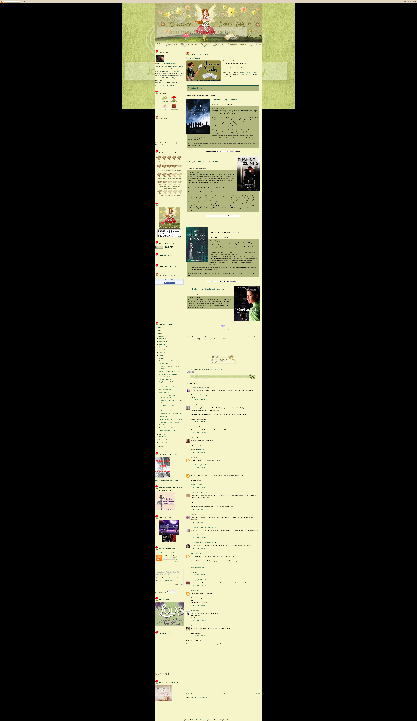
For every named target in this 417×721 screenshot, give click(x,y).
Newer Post (189, 693)
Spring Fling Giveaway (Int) (167, 430)
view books (178, 563)
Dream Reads (201, 449)
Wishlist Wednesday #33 (166, 361)
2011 (159, 446)
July (160, 352)
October (161, 344)
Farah (192, 457)
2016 (159, 327)
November (162, 341)
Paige (192, 405)
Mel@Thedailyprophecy (198, 492)
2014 (159, 330)
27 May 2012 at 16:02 (199, 468)
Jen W (164, 556)
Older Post (257, 693)
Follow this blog (169, 282)
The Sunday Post (248, 583)
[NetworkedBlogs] (169, 280)
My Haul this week (196, 484)
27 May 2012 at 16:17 (199, 487)
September (162, 347)
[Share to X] (191, 372)
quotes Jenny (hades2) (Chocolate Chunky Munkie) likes (168, 573)
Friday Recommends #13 (166, 425)
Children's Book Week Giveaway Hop (170, 413)
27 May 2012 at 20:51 (199, 575)
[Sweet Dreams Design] (163, 701)
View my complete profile (164, 85)
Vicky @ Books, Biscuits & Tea (250, 72)
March (161, 437)
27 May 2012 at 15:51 (199, 432)
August (161, 350)
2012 (159, 336)
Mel (192, 514)
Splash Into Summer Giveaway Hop (169, 371)
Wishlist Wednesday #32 (166, 392)
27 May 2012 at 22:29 (199, 585)
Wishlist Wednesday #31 (166, 408)
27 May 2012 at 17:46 (199, 509)
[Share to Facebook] (193, 372)
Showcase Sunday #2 (165, 416)
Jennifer (193, 437)
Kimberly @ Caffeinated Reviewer (201, 580)
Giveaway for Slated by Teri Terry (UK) (170, 419)
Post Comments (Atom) (200, 697)
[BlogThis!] (189, 372)
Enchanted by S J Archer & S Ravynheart (208, 289)
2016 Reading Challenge (168, 552)
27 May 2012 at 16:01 (199, 452)
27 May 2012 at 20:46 (199, 548)
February (162, 440)
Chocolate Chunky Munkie (166, 63)
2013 (159, 333)
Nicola (193, 625)
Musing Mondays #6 (165, 411)
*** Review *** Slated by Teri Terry (169, 422)
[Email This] (187, 372)
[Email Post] (220, 369)
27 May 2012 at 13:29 (199, 400)
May (160, 358)
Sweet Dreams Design (198, 720)
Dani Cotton (194, 553)
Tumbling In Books (201, 465)
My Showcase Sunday (197, 567)
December (162, 338)
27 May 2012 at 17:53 (199, 522)
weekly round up (202, 395)
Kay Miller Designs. (229, 720)
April (161, 434)
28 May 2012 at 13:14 (199, 636)
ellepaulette (194, 590)
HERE (224, 339)
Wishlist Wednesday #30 (166, 428)
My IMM (193, 618)
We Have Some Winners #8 (167, 405)
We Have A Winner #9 (165, 389)
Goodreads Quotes (179, 584)
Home (223, 693)
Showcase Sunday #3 (165, 379)
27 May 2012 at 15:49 (199, 422)
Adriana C (194, 610)
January (161, 442)
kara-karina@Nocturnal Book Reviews (202, 542)
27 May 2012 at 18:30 (199, 537)
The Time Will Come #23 (166, 387)
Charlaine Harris (168, 580)
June (160, 355)
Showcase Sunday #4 (165, 363)
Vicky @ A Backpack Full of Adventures (202, 527)
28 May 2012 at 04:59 (199, 620)
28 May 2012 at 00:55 (199, 605)
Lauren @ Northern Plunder (199, 387)
